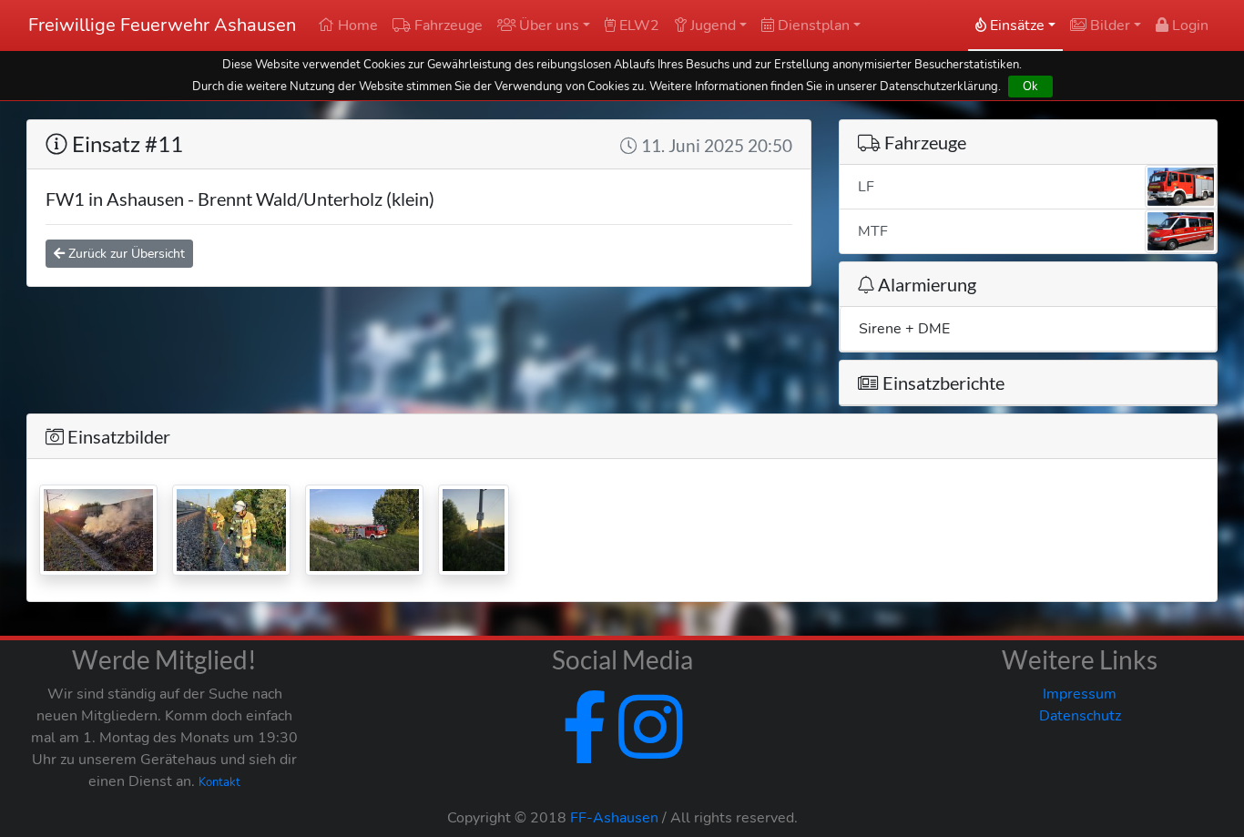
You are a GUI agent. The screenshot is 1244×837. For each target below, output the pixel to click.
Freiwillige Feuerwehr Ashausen (162, 25)
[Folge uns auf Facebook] (584, 750)
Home (356, 25)
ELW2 (637, 25)
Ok (1030, 86)
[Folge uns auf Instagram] (646, 750)
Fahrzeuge (447, 25)
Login (1188, 25)
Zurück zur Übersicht (125, 253)
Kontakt (219, 782)
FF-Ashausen (614, 818)
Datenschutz (1080, 716)
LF (866, 187)
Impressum (1080, 694)
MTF (873, 231)
